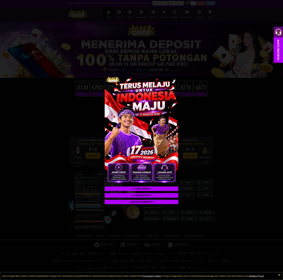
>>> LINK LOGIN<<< (141, 189)
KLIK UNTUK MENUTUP (141, 202)
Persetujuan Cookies (151, 276)
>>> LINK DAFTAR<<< (141, 195)
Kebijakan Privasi (256, 276)
